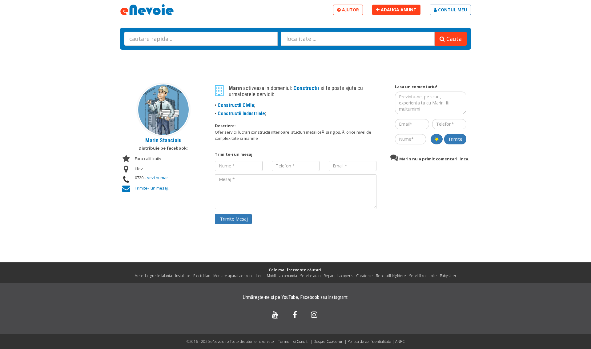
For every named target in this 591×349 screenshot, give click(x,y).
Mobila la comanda (282, 275)
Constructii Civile (236, 105)
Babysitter (448, 275)
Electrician (201, 275)
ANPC (400, 341)
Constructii (306, 88)
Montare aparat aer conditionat (238, 275)
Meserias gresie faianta (153, 275)
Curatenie (364, 275)
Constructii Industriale (241, 113)
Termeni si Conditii (293, 341)
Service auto (310, 275)
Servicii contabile (423, 275)
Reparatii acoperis (338, 275)
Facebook (309, 297)
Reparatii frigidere (391, 275)
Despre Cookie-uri (328, 341)
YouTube (289, 297)
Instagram (337, 297)
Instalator (182, 275)
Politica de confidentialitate (370, 341)
